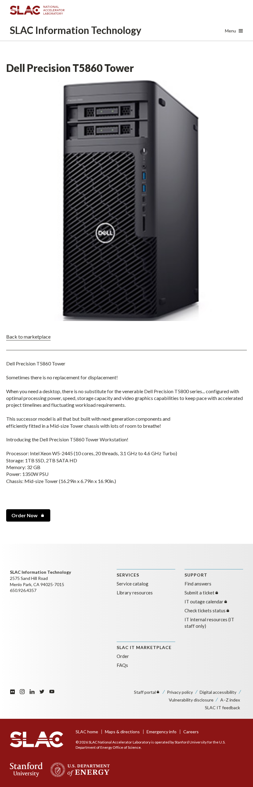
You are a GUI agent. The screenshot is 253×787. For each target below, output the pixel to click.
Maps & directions (122, 731)
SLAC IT (222, 707)
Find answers (198, 583)
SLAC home (87, 731)
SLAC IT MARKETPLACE (144, 647)
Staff (145, 692)
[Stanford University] (26, 769)
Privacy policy (180, 692)
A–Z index (230, 699)
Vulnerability (191, 699)
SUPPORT (196, 574)
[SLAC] (36, 739)
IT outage (204, 601)
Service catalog (132, 583)
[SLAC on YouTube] (51, 691)
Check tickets (205, 610)
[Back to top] (238, 767)
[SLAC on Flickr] (12, 691)
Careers (191, 731)
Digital (218, 692)
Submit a (199, 592)
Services (128, 574)
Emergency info (161, 731)
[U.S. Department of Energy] (78, 769)
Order (24, 515)
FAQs (122, 665)
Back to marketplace (28, 336)
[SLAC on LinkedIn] (32, 691)
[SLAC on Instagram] (22, 691)
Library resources (135, 592)
